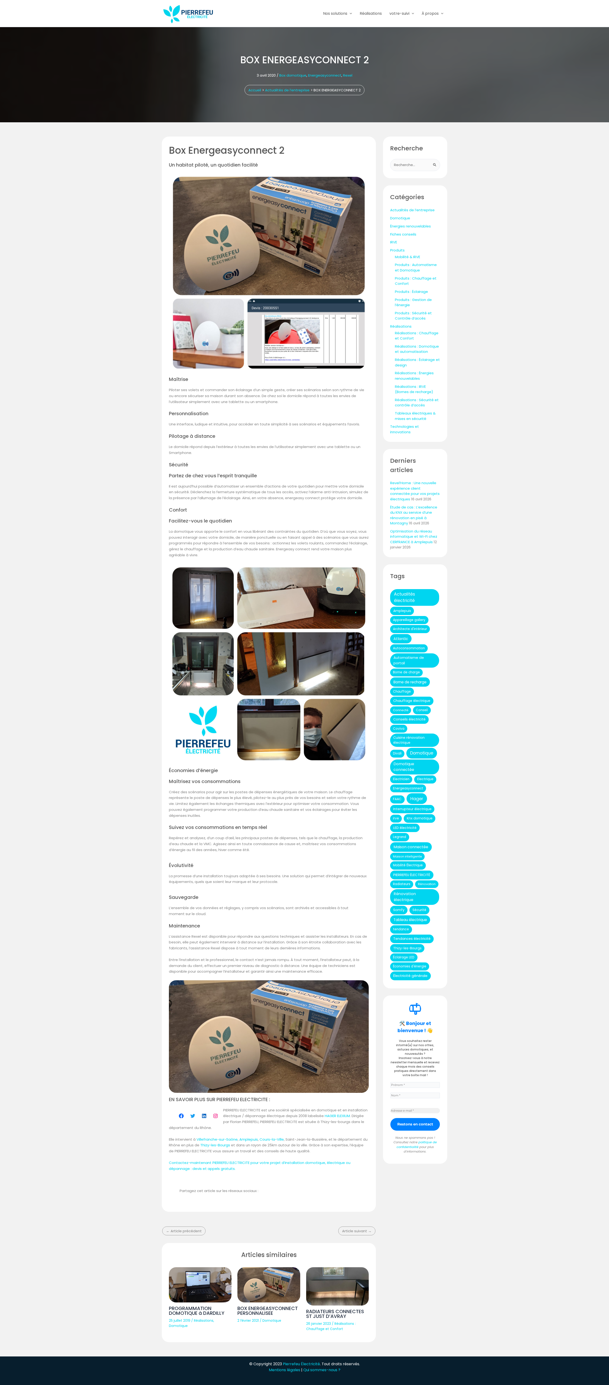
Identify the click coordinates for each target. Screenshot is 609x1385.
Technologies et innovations (404, 429)
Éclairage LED (403, 957)
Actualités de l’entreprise (412, 209)
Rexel (347, 75)
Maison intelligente (407, 856)
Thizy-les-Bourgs (215, 1145)
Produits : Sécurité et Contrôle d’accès (413, 316)
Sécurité (419, 909)
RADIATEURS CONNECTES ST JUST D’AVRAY (335, 1314)
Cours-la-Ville (272, 1139)
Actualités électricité (404, 597)
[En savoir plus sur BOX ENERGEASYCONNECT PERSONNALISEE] (268, 1284)
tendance (401, 929)
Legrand (399, 837)
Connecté (400, 710)
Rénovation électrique (405, 896)
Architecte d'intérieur (410, 629)
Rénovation (427, 884)
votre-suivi (399, 13)
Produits (397, 250)
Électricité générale (410, 975)
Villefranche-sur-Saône (217, 1139)
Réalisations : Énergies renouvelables (414, 375)
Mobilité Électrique (408, 865)
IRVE (393, 242)
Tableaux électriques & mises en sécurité (415, 416)
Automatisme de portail (408, 660)
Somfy (398, 909)
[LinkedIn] (204, 1116)
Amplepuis (248, 1139)
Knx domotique (419, 818)
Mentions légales (284, 1370)
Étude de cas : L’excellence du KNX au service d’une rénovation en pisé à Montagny (413, 515)
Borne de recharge (410, 682)
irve (396, 818)
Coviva (398, 728)
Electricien (401, 779)
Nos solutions (335, 13)
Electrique (425, 779)
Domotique (178, 1325)
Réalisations (371, 13)
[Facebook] (181, 1116)
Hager (416, 799)
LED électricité (405, 827)
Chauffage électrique (411, 700)
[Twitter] (193, 1116)
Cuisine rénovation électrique (409, 740)
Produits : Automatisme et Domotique (416, 267)
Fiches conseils (403, 234)
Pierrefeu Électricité (301, 1364)
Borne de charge (406, 672)
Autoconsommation (409, 648)
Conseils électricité (409, 719)
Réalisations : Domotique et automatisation (417, 349)
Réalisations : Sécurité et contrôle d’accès (417, 402)
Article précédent (184, 1230)
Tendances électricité (412, 938)
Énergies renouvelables (410, 226)
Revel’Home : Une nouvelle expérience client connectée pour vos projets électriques (415, 491)
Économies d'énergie (409, 966)
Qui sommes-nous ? (321, 1370)
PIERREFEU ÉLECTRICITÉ (411, 874)
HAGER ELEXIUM (337, 1115)
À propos (430, 13)
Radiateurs (401, 884)
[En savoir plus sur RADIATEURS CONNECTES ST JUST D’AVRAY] (337, 1286)
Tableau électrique (410, 919)
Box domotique (292, 75)
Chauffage (402, 691)
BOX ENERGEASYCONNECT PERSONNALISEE (267, 1310)
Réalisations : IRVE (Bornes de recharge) (414, 389)
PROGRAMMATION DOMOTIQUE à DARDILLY (196, 1310)
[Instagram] (215, 1116)
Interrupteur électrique (412, 809)
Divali (397, 753)
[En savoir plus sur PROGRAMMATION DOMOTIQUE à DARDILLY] (200, 1284)
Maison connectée (410, 847)
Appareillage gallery (409, 620)
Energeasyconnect (324, 75)
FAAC (397, 799)
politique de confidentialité (417, 1144)
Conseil (422, 710)
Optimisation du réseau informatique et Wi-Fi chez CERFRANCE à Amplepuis (413, 536)
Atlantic (400, 638)
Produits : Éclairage (411, 291)
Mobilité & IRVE (407, 256)
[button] (349, 13)
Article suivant (357, 1230)
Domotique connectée (403, 766)
